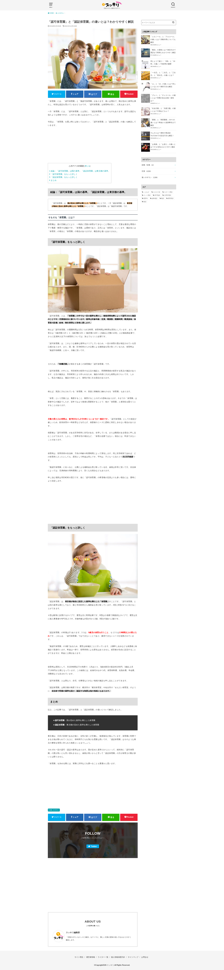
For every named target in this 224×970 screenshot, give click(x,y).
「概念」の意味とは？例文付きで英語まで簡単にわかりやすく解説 (163, 51)
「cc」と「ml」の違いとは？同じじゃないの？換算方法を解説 (163, 85)
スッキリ (110, 965)
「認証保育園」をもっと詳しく (63, 177)
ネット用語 (147, 195)
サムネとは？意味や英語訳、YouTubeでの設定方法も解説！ (162, 134)
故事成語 (154, 198)
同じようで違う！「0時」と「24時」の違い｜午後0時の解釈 (162, 62)
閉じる (87, 166)
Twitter (94, 846)
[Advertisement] (93, 146)
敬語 (162, 198)
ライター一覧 (103, 957)
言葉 (146, 171)
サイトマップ (133, 957)
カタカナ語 (156, 192)
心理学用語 (167, 195)
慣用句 (146, 198)
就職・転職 (147, 165)
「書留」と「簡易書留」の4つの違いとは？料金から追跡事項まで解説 (163, 122)
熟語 (145, 201)
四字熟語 (157, 195)
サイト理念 (79, 957)
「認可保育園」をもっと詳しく (63, 174)
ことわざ (146, 192)
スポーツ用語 (168, 192)
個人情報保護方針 (118, 957)
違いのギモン (54, 810)
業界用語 (170, 198)
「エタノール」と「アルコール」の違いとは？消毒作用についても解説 (163, 39)
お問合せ (144, 957)
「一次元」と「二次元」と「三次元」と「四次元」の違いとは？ (163, 74)
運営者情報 (90, 957)
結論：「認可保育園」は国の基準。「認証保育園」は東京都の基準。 (79, 171)
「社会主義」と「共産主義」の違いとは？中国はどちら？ (163, 109)
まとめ (52, 180)
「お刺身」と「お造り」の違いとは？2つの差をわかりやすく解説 (163, 145)
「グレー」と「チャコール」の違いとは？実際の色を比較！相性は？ (163, 98)
